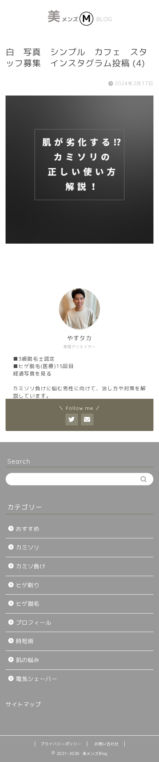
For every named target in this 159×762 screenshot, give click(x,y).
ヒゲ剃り (28, 585)
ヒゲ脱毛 (28, 604)
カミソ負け (30, 566)
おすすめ (28, 529)
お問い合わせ (106, 743)
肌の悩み (28, 660)
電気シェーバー (36, 679)
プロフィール (33, 622)
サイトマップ (23, 704)
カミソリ (28, 547)
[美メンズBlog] (79, 31)
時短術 (25, 641)
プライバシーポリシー (61, 743)
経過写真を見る (32, 373)
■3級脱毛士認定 (34, 358)
